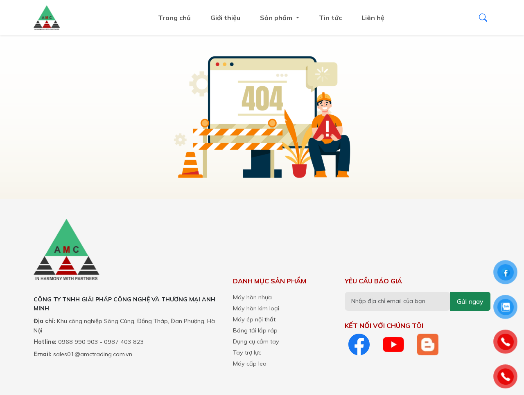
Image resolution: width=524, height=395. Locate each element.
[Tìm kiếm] (483, 17)
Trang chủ (174, 17)
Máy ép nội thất (254, 319)
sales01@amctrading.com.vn (92, 354)
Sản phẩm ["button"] (277, 17)
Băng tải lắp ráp (255, 330)
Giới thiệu (225, 17)
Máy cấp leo (250, 363)
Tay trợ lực (247, 352)
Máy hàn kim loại (256, 308)
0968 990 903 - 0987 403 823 (101, 342)
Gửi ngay (470, 301)
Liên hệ (372, 17)
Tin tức (330, 17)
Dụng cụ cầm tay (256, 341)
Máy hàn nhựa (252, 297)
